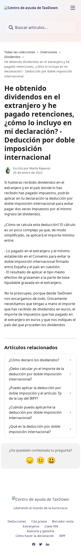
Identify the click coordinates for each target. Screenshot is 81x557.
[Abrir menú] (73, 7)
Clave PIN (51, 526)
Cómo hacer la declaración (35, 536)
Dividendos (12, 57)
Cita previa (39, 521)
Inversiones (48, 52)
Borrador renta (63, 521)
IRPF (62, 536)
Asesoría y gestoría (40, 531)
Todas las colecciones (19, 52)
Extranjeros (31, 526)
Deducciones (17, 521)
